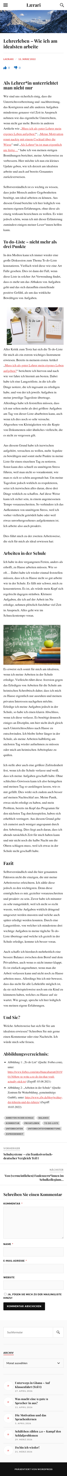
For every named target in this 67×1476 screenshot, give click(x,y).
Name (8, 1244)
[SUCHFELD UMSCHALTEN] (61, 5)
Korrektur (12, 1123)
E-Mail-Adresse (15, 1260)
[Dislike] (16, 67)
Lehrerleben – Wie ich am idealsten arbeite (30, 43)
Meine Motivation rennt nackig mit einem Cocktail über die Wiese (33, 139)
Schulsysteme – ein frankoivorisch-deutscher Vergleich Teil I (28, 1156)
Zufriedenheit (14, 1134)
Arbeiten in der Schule (20, 1118)
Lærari (33, 5)
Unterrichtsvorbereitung (44, 1128)
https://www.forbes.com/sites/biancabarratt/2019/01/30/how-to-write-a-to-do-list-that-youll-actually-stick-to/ (35, 1076)
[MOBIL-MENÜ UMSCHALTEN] (5, 5)
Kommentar (13, 1203)
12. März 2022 (27, 59)
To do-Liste (51, 1123)
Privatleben (31, 1123)
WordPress (45, 1469)
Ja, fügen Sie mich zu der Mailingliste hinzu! (32, 1296)
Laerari (8, 59)
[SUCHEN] (58, 1332)
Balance (44, 1118)
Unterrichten (14, 1128)
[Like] (5, 67)
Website (9, 1277)
